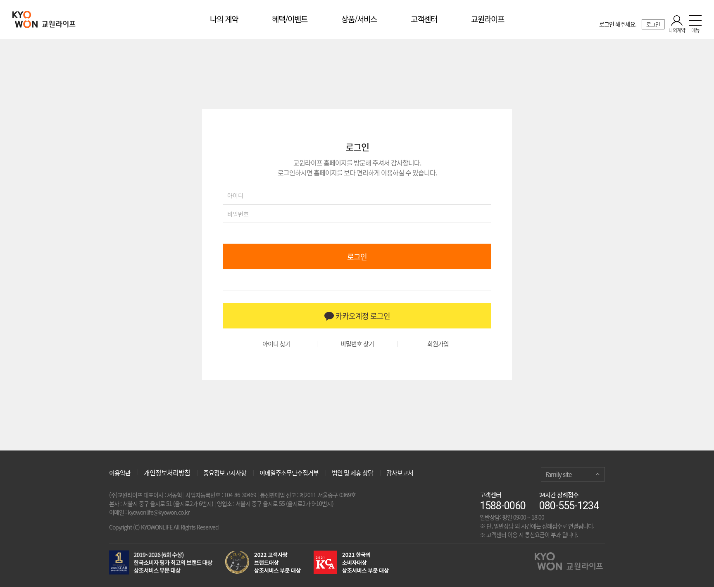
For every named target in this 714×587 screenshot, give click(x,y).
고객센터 (424, 19)
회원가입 (438, 343)
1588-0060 (503, 506)
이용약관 (120, 472)
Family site (558, 474)
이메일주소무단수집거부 (289, 472)
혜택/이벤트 (289, 19)
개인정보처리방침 (167, 472)
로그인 (653, 24)
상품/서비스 (359, 19)
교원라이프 (487, 19)
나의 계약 (224, 19)
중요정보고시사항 (224, 472)
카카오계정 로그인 (362, 315)
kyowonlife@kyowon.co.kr (158, 512)
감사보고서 (399, 472)
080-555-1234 (569, 506)
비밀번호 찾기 (357, 343)
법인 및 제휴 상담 (352, 472)
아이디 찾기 (276, 343)
